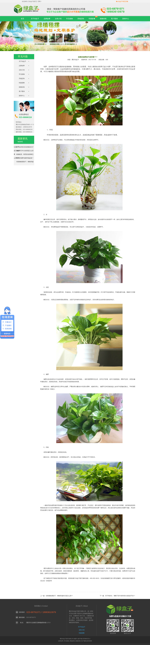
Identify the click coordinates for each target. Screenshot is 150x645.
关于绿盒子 (35, 18)
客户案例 (114, 18)
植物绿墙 (103, 18)
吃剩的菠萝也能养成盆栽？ (24, 154)
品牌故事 (47, 18)
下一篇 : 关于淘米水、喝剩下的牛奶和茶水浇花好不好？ (117, 596)
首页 (22, 18)
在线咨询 (49, 581)
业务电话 (22, 612)
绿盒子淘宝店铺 (123, 1)
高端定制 (80, 18)
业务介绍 (58, 18)
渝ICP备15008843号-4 (83, 638)
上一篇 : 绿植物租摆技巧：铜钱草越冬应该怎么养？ (56, 596)
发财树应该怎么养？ (22, 161)
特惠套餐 (92, 18)
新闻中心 (125, 18)
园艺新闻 (89, 641)
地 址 (21, 622)
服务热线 (22, 617)
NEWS (20, 142)
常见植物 (69, 18)
